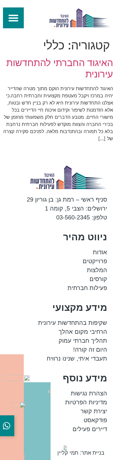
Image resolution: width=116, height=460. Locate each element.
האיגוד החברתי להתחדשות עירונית (59, 68)
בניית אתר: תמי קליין (80, 453)
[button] (13, 18)
